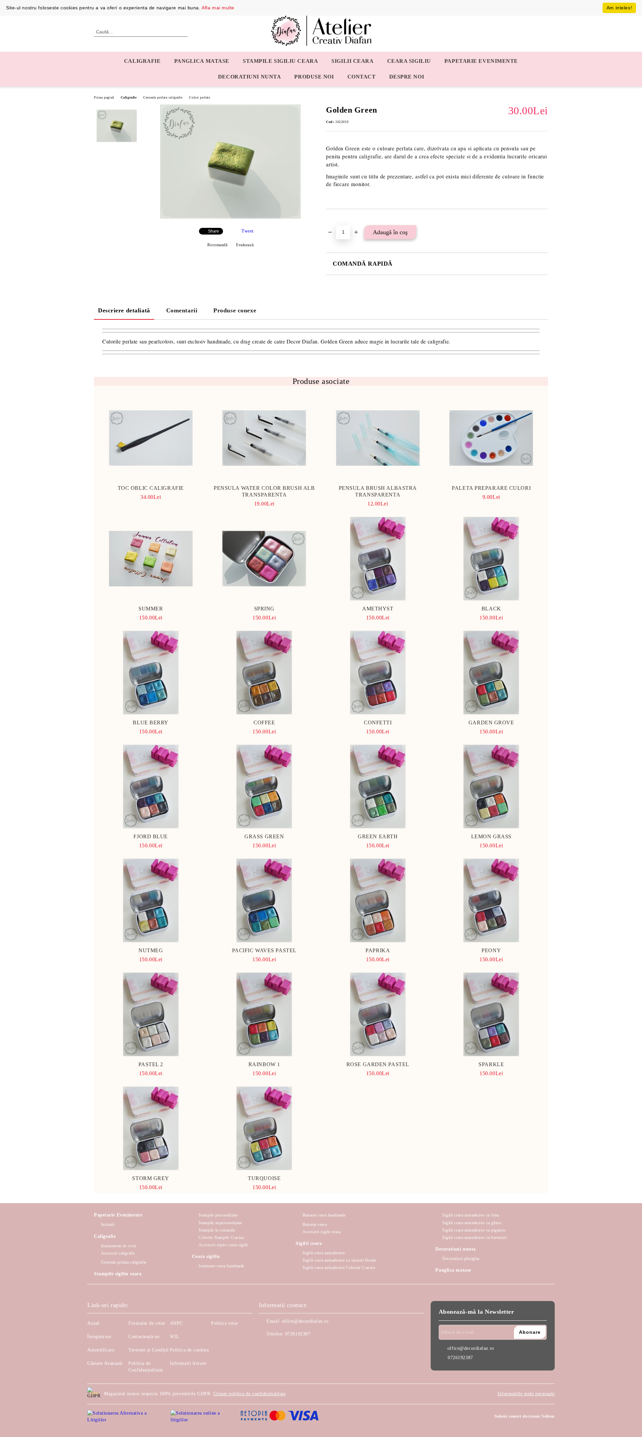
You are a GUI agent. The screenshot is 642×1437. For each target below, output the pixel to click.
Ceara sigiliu (409, 61)
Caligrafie (142, 61)
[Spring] (264, 558)
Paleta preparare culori (491, 488)
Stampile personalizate (218, 1215)
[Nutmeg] (151, 900)
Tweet (247, 231)
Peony (491, 950)
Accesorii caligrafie (118, 1253)
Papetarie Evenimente (118, 1214)
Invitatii (108, 1224)
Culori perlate (199, 97)
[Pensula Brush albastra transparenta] (378, 438)
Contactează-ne (143, 1336)
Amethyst (377, 608)
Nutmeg (150, 950)
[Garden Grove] (491, 672)
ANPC (176, 1323)
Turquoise (264, 1178)
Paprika (377, 950)
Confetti (378, 722)
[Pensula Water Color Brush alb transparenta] (264, 438)
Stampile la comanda (217, 1230)
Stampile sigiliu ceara (280, 61)
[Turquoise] (264, 1128)
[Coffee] (264, 672)
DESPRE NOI (406, 77)
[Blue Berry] (151, 672)
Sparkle (491, 1064)
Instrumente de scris (118, 1246)
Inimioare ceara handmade (221, 1266)
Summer (150, 608)
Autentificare (100, 1349)
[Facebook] (264, 1347)
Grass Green (264, 836)
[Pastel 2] (151, 1014)
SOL (175, 1336)
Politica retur (224, 1323)
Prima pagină (104, 97)
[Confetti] (378, 672)
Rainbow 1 (264, 1064)
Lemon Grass (491, 836)
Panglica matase (201, 61)
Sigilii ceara (352, 61)
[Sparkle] (491, 1014)
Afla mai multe (218, 7)
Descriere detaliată (124, 310)
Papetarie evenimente (481, 61)
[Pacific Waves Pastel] (264, 900)
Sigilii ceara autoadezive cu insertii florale (339, 1260)
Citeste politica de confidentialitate (249, 1393)
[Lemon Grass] (491, 786)
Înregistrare (99, 1336)
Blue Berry (151, 722)
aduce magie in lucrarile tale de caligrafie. (401, 341)
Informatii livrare (188, 1363)
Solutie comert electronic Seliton (525, 1416)
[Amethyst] (378, 558)
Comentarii (182, 310)
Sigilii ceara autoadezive (324, 1253)
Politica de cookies (189, 1349)
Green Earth (378, 836)
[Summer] (151, 558)
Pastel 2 (150, 1064)
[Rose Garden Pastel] (378, 1014)
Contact (361, 77)
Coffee (264, 722)
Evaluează (244, 245)
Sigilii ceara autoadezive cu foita (470, 1215)
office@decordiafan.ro (305, 1321)
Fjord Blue (150, 836)
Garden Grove (491, 722)
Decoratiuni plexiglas (460, 1258)
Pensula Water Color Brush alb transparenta (264, 491)
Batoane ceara (315, 1224)
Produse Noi (314, 77)
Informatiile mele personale (526, 1393)
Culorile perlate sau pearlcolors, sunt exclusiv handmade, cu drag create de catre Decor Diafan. (211, 341)
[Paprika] (378, 900)
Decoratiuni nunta (249, 77)
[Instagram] (279, 1347)
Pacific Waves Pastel (264, 950)
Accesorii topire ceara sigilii (223, 1245)
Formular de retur (147, 1323)
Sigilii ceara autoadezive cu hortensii (474, 1237)
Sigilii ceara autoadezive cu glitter (472, 1222)
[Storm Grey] (151, 1128)
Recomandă (217, 245)
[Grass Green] (264, 786)
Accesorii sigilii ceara (321, 1232)
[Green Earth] (378, 786)
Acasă (93, 1323)
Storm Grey (150, 1178)
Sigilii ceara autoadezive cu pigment (473, 1230)
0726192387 (298, 1333)
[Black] (491, 558)
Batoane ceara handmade (324, 1215)
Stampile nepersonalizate (220, 1222)
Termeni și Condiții (148, 1349)
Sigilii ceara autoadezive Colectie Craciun (339, 1267)
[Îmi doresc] (339, 221)
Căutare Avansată (104, 1363)
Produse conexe (234, 310)
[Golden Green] (230, 217)
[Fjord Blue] (151, 786)
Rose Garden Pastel (377, 1064)
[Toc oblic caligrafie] (151, 438)
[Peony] (491, 900)
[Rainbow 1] (264, 1014)
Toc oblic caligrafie (151, 488)
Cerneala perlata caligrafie (162, 97)
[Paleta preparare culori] (491, 438)
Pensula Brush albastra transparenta (378, 491)
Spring (264, 608)
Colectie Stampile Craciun (221, 1237)
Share (213, 231)
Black (491, 608)
